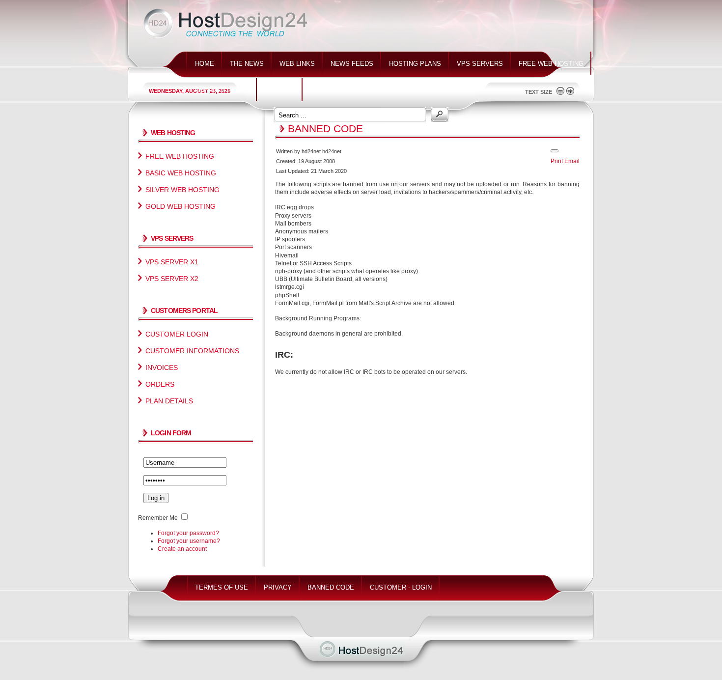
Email (572, 161)
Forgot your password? (188, 533)
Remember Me (158, 517)
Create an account (182, 548)
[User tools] (554, 150)
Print (557, 161)
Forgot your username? (189, 541)
